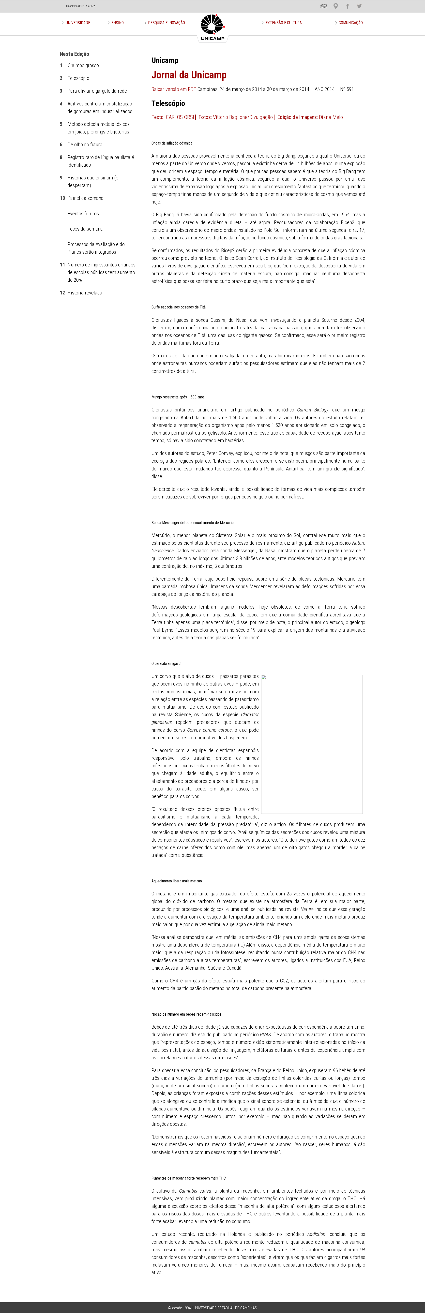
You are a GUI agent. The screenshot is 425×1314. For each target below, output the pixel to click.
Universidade (78, 22)
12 (62, 293)
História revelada (85, 293)
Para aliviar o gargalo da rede (97, 91)
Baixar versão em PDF (174, 89)
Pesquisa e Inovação (166, 22)
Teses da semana (85, 229)
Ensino (117, 22)
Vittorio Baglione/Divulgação (243, 117)
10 (62, 198)
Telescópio (78, 78)
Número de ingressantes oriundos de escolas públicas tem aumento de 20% (102, 272)
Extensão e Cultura (284, 22)
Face (345, 2)
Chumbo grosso (83, 65)
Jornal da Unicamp (189, 75)
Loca (334, 2)
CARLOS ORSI (180, 117)
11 (62, 265)
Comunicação (351, 22)
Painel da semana (86, 198)
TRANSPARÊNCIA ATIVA (80, 6)
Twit (357, 2)
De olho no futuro (85, 144)
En (320, 2)
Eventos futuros (83, 214)
